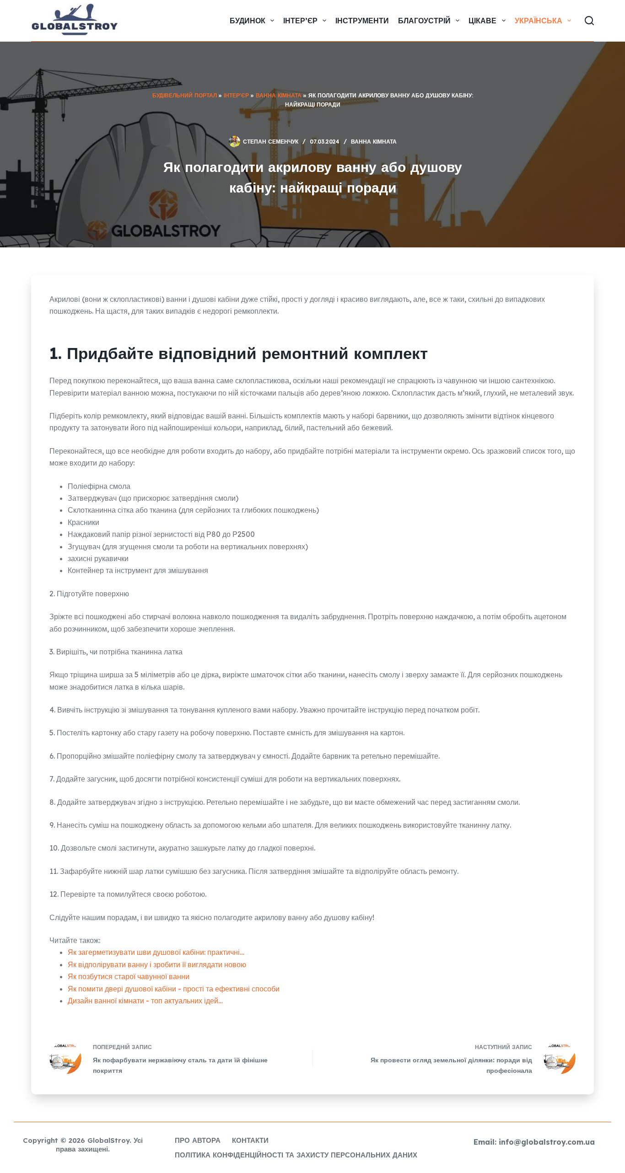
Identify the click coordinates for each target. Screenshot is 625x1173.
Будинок (247, 20)
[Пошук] (589, 20)
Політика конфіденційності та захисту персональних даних (296, 1155)
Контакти (250, 1140)
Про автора (198, 1140)
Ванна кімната (279, 95)
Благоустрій (424, 20)
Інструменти (362, 20)
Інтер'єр (236, 95)
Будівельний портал (184, 95)
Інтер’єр (300, 20)
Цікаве (482, 20)
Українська (538, 20)
